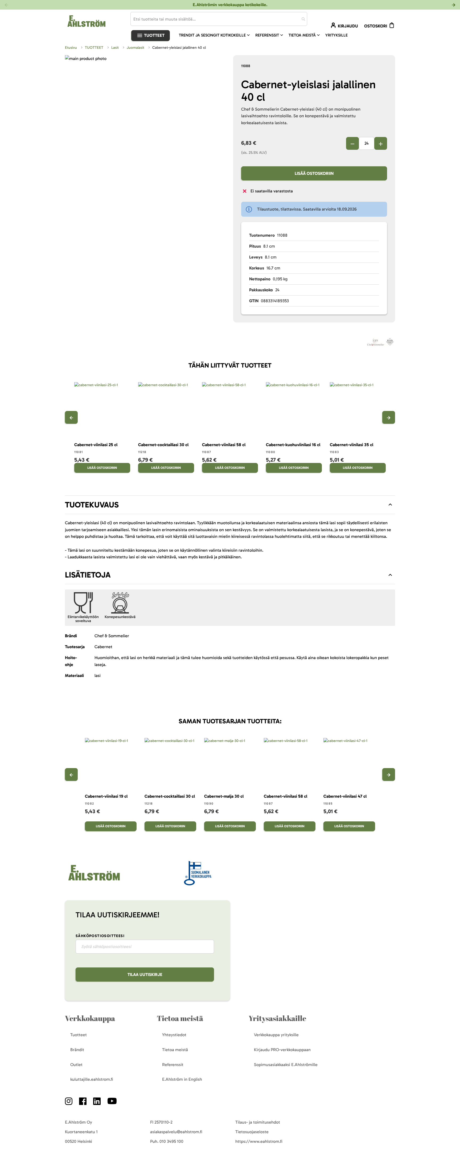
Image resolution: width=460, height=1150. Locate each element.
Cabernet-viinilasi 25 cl (95, 444)
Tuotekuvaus (92, 505)
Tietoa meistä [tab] (180, 1018)
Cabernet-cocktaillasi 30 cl (163, 444)
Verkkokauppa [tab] (90, 1018)
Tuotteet (154, 35)
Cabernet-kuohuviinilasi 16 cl (293, 444)
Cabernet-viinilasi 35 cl (351, 444)
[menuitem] (215, 35)
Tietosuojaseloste (252, 1131)
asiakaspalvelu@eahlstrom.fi (176, 1131)
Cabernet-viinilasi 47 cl (345, 796)
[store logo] (93, 880)
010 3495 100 (171, 1141)
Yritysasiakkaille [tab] (277, 1018)
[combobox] (218, 19)
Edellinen (71, 417)
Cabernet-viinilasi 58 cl (223, 444)
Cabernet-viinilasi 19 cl (106, 796)
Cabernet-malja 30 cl (224, 796)
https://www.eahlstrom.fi (258, 1141)
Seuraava (388, 417)
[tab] (230, 504)
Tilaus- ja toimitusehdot (257, 1122)
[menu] (265, 35)
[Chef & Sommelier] (381, 343)
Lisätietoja (88, 575)
